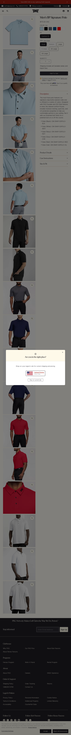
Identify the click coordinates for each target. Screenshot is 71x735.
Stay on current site (35, 380)
